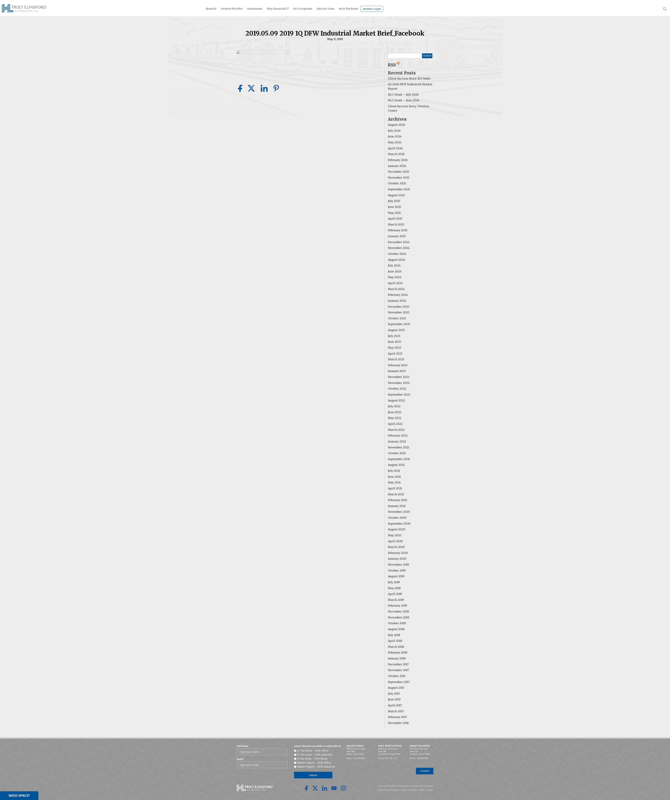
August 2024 (396, 259)
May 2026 (394, 142)
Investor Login (372, 8)
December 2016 (398, 723)
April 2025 (395, 218)
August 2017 (396, 687)
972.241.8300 (359, 758)
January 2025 (397, 236)
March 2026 (396, 154)
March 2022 (396, 429)
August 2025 (396, 195)
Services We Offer (232, 8)
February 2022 (398, 435)
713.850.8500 (423, 758)
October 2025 (397, 183)
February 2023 (397, 365)
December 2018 (398, 611)
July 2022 (394, 406)
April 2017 (395, 705)
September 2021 (399, 459)
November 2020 (399, 511)
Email (240, 759)
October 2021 (397, 453)
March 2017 (396, 711)
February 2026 (398, 160)
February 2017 (397, 717)
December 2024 (399, 242)
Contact (424, 770)
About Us (211, 8)
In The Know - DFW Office (312, 750)
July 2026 (394, 130)
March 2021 (396, 494)
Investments (254, 8)
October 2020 (397, 517)
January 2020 (397, 558)
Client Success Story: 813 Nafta (409, 78)
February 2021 (397, 500)
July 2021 (394, 470)
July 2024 (394, 265)
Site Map (428, 785)
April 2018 (395, 641)
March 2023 (396, 359)
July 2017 (394, 693)
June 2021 (394, 476)
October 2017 (396, 676)
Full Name (242, 746)
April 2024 (395, 283)
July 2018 (394, 635)
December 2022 (398, 377)
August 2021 (396, 465)
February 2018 (397, 652)
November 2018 (398, 617)
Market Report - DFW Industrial (316, 766)
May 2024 (394, 277)
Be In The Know (348, 8)
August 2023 (396, 330)
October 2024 (397, 254)
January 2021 (396, 506)
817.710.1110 (391, 758)
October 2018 (397, 623)
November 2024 (399, 248)
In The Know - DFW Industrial (314, 754)
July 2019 (394, 582)
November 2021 (398, 447)
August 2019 (396, 576)
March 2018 (396, 646)
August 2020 (396, 529)
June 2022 (394, 412)
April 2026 (395, 148)
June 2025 (394, 207)
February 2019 (397, 605)
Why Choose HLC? (278, 8)
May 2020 (394, 535)
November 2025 (398, 177)
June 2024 (394, 271)
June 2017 (394, 699)
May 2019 (394, 588)
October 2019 (397, 570)
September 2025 (399, 189)
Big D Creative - (410, 789)
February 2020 (398, 553)
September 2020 (399, 523)
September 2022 (399, 394)
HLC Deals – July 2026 (403, 94)
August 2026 (396, 124)
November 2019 (398, 564)
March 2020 (396, 547)
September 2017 (399, 682)
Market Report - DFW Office (314, 762)
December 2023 (398, 306)
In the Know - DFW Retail (312, 758)
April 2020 (395, 541)
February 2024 (398, 294)
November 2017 (398, 670)
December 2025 (398, 171)
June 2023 (394, 341)
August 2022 (396, 400)
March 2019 (396, 600)
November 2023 (398, 312)
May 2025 (394, 213)
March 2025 (396, 224)
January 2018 (397, 658)
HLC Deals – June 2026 (403, 100)
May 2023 (394, 347)
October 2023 (397, 318)
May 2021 (394, 482)
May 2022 (394, 418)
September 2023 (399, 324)
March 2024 (396, 289)
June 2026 (394, 136)
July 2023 (394, 336)
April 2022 (395, 424)
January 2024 (397, 300)
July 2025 (394, 201)
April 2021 (395, 488)
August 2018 (396, 629)
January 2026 (397, 166)
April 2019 (395, 594)
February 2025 (397, 230)
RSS (392, 65)
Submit (313, 775)
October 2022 (397, 388)
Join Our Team (325, 8)
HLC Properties (302, 8)
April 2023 (395, 353)
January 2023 (397, 371)
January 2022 (397, 441)
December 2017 (398, 664)
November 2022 (399, 383)
